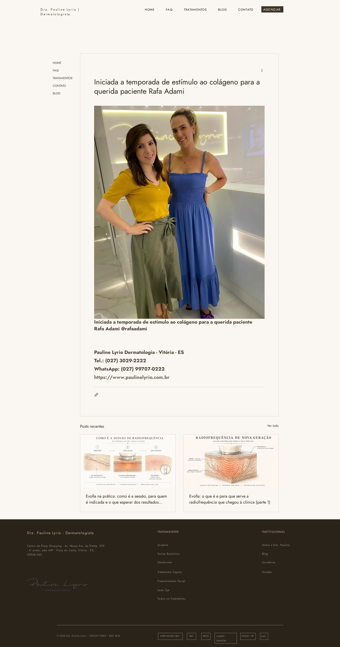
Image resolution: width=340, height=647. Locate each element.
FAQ (56, 70)
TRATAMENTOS (62, 78)
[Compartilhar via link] (96, 395)
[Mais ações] (262, 70)
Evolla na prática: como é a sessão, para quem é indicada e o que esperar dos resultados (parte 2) (126, 499)
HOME (57, 63)
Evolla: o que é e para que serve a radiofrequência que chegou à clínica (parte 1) (229, 499)
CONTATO (59, 86)
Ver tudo (273, 425)
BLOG (56, 93)
